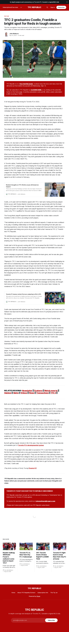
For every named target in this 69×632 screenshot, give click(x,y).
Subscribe (61, 7)
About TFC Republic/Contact (26, 592)
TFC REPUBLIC (34, 7)
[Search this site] (47, 7)
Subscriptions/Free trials (10, 7)
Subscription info (43, 592)
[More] (21, 7)
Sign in (52, 7)
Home (13, 592)
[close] (67, 2)
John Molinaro (14, 33)
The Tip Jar (54, 592)
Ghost (38, 596)
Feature (6, 16)
